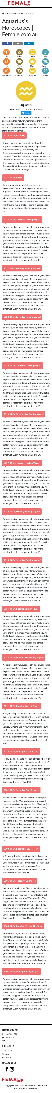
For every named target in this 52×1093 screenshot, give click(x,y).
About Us (6, 1054)
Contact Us (7, 1050)
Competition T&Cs (10, 1034)
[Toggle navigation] (5, 3)
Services (5, 1040)
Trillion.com (42, 1086)
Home (5, 13)
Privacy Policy (8, 1037)
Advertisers (7, 1057)
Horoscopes (17, 13)
